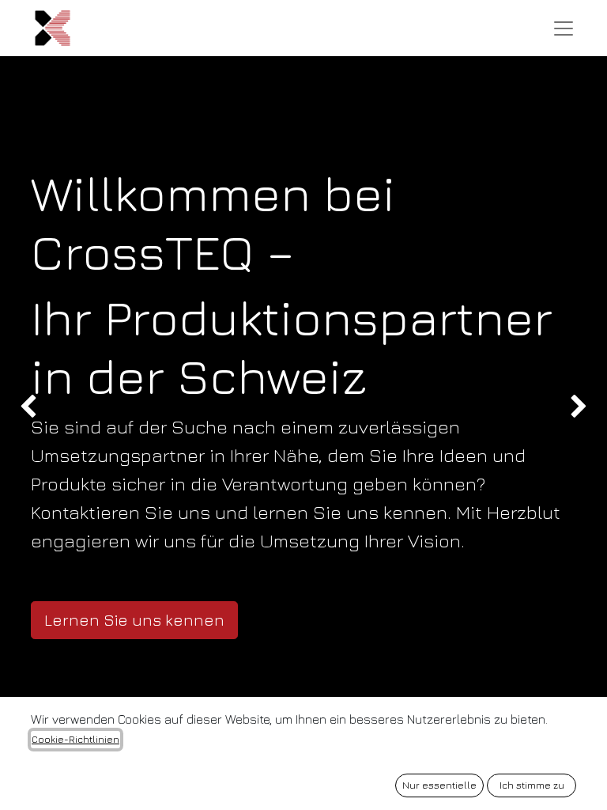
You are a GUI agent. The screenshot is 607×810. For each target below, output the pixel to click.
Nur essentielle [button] (439, 785)
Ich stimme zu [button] (532, 785)
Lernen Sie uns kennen (134, 620)
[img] (24, 407)
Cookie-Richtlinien (75, 739)
